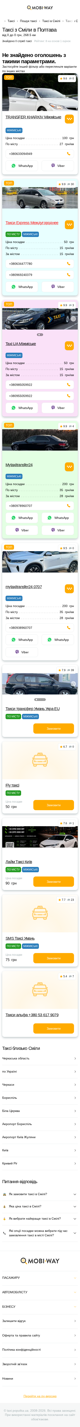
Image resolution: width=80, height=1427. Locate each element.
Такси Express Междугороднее (32, 223)
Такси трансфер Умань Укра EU (33, 708)
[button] (39, 334)
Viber (61, 166)
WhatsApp (25, 166)
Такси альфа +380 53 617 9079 (32, 1015)
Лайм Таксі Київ (19, 862)
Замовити (54, 728)
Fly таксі (12, 785)
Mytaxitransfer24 (19, 465)
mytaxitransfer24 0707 (24, 587)
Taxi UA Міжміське (21, 344)
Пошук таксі (28, 21)
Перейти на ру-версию (40, 1396)
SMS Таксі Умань (20, 938)
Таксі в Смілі (51, 21)
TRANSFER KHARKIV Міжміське (33, 117)
